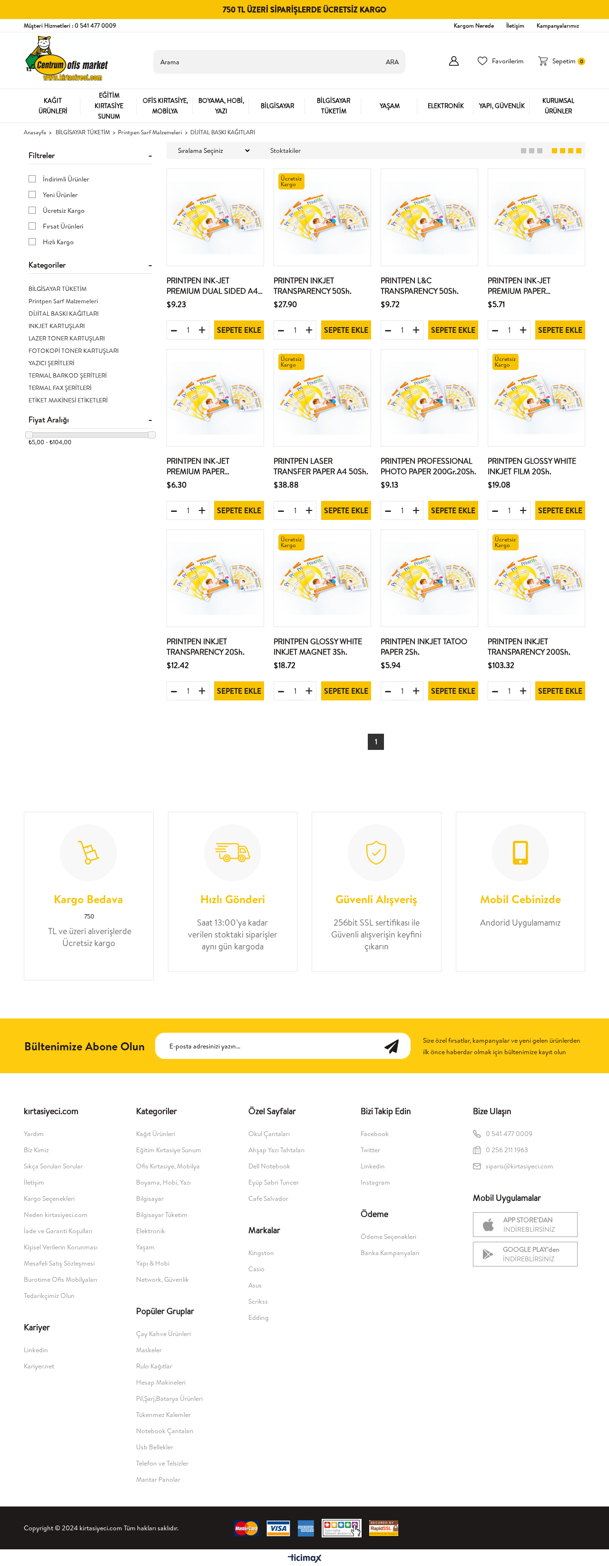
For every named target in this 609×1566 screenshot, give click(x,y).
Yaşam (145, 1247)
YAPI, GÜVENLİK (502, 105)
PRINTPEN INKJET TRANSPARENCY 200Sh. (529, 646)
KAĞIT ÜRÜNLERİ (53, 105)
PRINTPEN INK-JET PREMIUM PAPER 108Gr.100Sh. (519, 286)
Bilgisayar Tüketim (161, 1214)
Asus (255, 1285)
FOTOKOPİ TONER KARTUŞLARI (73, 350)
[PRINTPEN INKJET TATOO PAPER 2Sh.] (429, 578)
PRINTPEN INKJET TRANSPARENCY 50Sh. (313, 285)
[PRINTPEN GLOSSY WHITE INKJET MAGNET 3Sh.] (322, 578)
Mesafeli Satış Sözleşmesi (59, 1263)
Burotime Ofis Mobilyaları (60, 1279)
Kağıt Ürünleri (155, 1133)
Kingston (261, 1252)
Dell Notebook (269, 1166)
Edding (258, 1317)
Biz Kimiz (36, 1150)
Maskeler (149, 1350)
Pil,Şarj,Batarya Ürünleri (169, 1398)
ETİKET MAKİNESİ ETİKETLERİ (68, 400)
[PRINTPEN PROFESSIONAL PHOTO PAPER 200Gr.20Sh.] (429, 397)
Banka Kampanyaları (390, 1252)
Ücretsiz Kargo (64, 210)
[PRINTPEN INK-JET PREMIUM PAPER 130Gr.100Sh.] (215, 397)
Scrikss (258, 1301)
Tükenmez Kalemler (163, 1414)
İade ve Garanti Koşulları (58, 1231)
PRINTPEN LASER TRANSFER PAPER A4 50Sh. (321, 466)
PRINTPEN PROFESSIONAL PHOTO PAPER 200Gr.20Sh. (428, 466)
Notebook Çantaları (164, 1431)
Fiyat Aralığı (49, 419)
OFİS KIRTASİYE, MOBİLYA (165, 105)
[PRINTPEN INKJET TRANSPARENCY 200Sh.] (536, 578)
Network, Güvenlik (162, 1279)
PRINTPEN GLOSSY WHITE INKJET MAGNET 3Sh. (318, 646)
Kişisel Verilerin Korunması (61, 1247)
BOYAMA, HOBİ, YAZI (221, 105)
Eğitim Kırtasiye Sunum (168, 1150)
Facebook (375, 1133)
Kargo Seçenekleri (49, 1198)
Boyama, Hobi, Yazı (163, 1182)
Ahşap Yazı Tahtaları (276, 1150)
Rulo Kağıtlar (154, 1366)
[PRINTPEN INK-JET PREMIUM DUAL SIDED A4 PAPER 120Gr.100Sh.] (215, 217)
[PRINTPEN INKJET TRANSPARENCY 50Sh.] (322, 217)
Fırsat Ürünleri (63, 226)
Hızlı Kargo (58, 242)
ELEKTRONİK (446, 105)
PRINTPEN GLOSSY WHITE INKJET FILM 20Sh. (532, 466)
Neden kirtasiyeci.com (56, 1214)
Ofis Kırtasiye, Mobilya (168, 1166)
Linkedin (36, 1350)
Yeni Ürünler (60, 194)
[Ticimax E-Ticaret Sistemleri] (305, 1559)
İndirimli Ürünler (66, 179)
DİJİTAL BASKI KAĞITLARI (63, 313)
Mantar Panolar (158, 1479)
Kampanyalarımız (558, 25)
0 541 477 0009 (509, 1133)
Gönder (396, 1046)
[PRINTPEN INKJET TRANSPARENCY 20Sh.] (215, 578)
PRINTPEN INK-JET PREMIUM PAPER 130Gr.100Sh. (198, 466)
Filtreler (42, 155)
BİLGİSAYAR (277, 105)
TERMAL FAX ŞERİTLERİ (60, 387)
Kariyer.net (39, 1366)
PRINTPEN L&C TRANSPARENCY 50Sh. (420, 285)
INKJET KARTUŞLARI (57, 325)
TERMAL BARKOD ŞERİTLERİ (68, 375)
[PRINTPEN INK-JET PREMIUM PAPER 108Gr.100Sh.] (536, 217)
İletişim (515, 25)
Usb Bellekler (154, 1447)
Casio (256, 1269)
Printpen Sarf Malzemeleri (63, 301)
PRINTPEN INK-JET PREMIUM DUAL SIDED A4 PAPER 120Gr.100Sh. (212, 286)
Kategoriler (47, 264)
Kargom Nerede (474, 25)
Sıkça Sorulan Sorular (53, 1166)
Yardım (34, 1133)
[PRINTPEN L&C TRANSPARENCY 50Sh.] (429, 217)
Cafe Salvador (268, 1198)
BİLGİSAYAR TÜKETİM (333, 105)
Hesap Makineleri (161, 1382)
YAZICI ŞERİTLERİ (51, 363)
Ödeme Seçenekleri (388, 1236)
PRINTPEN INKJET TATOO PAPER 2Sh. (424, 646)
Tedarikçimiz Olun (49, 1295)
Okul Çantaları (269, 1133)
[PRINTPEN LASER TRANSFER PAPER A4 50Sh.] (322, 397)
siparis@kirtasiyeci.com (519, 1166)
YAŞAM (390, 105)
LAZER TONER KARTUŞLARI (67, 338)
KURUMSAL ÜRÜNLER (558, 105)
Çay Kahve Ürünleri (163, 1333)
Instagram (375, 1182)
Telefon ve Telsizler (162, 1463)
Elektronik (150, 1231)
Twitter (370, 1150)
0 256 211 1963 (508, 1150)
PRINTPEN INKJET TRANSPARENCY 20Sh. (206, 646)
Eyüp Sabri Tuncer (273, 1182)
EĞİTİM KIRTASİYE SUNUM (109, 105)
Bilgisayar (150, 1198)
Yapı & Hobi (152, 1263)
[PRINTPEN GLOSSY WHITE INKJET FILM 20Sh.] (536, 397)
